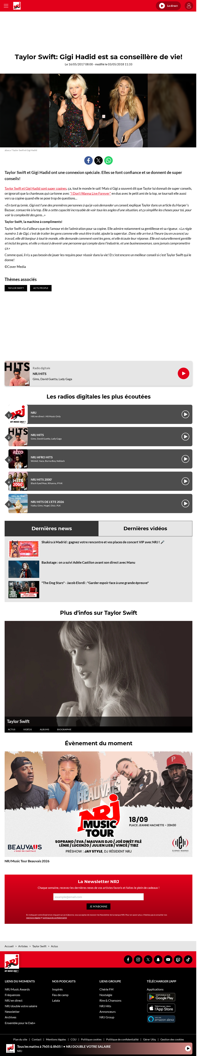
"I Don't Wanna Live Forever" (90, 193)
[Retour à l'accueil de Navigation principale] (17, 6)
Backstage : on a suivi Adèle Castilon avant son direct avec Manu (88, 562)
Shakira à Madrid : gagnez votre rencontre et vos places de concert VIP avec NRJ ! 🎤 (103, 542)
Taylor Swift (18, 721)
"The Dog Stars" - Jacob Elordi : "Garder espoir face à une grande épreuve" (95, 583)
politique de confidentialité (55, 917)
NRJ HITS (39, 374)
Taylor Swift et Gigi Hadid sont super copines (36, 188)
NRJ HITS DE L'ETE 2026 (47, 501)
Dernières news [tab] (52, 528)
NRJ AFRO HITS (42, 457)
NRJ (33, 412)
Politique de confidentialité (122, 1039)
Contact (36, 1039)
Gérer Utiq (149, 1039)
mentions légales (33, 917)
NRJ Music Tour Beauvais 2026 (27, 861)
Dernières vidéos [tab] (145, 528)
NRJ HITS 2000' (41, 479)
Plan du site (20, 1039)
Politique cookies (91, 1039)
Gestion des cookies (172, 1039)
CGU (73, 1039)
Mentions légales (56, 1039)
